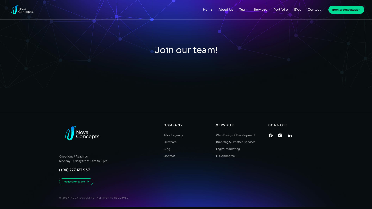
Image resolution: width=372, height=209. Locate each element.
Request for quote (74, 181)
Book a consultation (346, 9)
